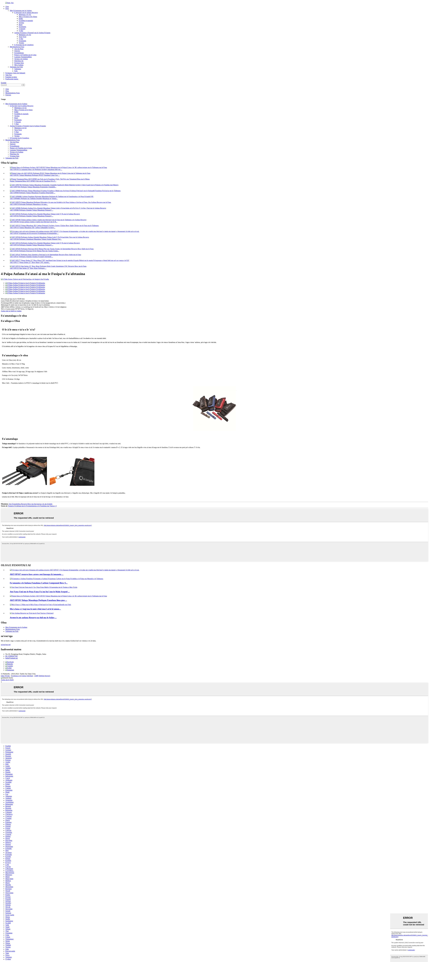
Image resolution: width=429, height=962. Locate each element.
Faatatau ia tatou (11, 77)
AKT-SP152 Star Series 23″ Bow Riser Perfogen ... (28, 268)
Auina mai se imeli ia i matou (11, 311)
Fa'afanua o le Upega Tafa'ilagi (22, 676)
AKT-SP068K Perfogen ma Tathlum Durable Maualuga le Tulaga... (34, 198)
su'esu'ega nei (6, 645)
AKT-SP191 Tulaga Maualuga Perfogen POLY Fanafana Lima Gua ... (35, 175)
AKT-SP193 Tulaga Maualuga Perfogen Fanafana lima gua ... (38, 600)
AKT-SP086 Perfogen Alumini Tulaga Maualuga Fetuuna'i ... (31, 210)
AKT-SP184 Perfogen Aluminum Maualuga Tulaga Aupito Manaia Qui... (36, 239)
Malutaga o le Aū (25, 15)
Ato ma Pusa (18, 49)
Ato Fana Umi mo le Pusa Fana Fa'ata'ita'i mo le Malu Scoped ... (40, 591)
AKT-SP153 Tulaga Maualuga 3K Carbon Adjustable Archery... (32, 228)
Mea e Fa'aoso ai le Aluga (28, 17)
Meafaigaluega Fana (17, 47)
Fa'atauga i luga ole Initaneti (15, 73)
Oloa (7, 8)
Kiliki (21, 19)
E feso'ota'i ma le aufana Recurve (26, 13)
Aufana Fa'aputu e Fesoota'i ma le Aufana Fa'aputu (32, 33)
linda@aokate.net (11, 658)
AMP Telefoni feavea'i (42, 676)
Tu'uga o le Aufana (21, 59)
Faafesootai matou (11, 79)
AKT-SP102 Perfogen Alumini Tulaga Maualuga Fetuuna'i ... (31, 216)
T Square (22, 29)
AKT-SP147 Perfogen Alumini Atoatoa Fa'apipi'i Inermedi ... (31, 257)
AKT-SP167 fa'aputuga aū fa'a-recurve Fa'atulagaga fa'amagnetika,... (34, 233)
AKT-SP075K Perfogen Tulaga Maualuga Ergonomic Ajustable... (33, 187)
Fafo (16, 71)
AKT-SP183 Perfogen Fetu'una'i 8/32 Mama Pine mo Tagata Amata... (34, 251)
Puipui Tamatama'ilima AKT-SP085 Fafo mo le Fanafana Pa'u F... (33, 181)
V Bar (21, 31)
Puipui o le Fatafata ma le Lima (25, 55)
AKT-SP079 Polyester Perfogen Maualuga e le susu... (29, 204)
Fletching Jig (18, 61)
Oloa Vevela (5, 676)
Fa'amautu (22, 27)
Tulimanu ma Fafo (16, 67)
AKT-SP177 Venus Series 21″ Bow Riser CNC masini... (30, 262)
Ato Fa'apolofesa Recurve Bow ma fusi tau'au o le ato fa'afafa (30, 504)
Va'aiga (21, 23)
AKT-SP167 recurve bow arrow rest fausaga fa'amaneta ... (36, 574)
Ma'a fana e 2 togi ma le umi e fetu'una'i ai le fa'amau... (35, 609)
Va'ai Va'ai (22, 37)
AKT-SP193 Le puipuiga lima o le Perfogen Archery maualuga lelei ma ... (36, 169)
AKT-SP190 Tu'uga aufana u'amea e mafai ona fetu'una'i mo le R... (33, 222)
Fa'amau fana (19, 63)
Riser (20, 25)
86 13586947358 (11, 656)
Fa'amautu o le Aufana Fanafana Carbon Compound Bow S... (38, 583)
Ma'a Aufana (18, 65)
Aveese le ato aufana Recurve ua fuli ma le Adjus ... (33, 617)
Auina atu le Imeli (7, 680)
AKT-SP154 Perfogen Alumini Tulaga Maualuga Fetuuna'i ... (31, 245)
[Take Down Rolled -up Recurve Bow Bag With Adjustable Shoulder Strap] (32, 613)
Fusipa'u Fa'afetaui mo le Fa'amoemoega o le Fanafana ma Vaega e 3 (32, 506)
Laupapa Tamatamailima (23, 57)
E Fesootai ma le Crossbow (24, 45)
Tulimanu (17, 69)
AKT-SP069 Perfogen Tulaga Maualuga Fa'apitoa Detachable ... (32, 193)
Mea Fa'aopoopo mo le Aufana (21, 11)
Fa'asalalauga (19, 53)
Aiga (7, 6)
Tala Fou (8, 75)
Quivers (17, 51)
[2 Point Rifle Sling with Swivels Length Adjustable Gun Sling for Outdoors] (40, 605)
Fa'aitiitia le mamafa (26, 21)
